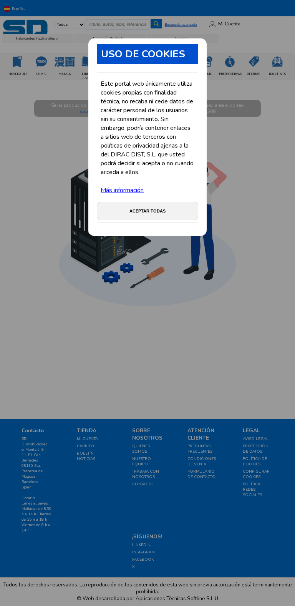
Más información (122, 190)
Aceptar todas (147, 211)
